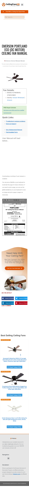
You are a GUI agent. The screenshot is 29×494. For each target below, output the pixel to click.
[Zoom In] (18, 200)
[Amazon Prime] (14, 363)
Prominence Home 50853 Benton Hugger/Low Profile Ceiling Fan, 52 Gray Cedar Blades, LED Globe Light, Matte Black (14, 388)
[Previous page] (4, 200)
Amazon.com (16, 474)
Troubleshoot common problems (15, 121)
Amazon (9, 100)
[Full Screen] (20, 202)
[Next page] (6, 200)
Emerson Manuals (15, 61)
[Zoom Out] (15, 200)
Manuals (22, 61)
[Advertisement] (14, 157)
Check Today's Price (15, 367)
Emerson (8, 61)
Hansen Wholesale (18, 97)
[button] (22, 4)
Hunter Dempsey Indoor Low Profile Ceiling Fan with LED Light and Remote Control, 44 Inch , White (14, 419)
